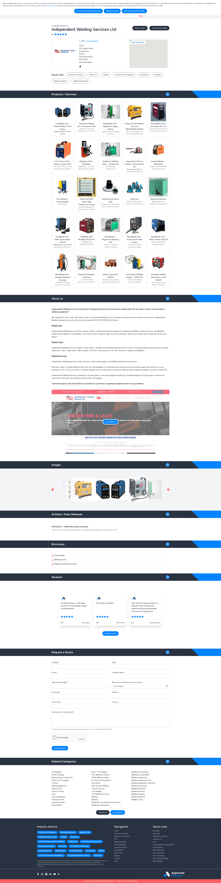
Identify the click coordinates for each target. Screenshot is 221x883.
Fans (53, 794)
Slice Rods (96, 783)
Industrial (62, 846)
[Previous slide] (53, 489)
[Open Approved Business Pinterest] (46, 874)
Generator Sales (58, 802)
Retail (101, 851)
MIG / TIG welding (99, 772)
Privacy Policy (51, 6)
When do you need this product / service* (127, 682)
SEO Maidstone (158, 850)
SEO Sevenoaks (158, 853)
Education (74, 837)
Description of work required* (63, 712)
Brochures (144, 75)
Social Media (118, 850)
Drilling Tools (57, 788)
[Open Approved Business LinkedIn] (50, 874)
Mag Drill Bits (57, 805)
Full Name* (56, 663)
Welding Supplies (138, 794)
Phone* (54, 672)
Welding (95, 799)
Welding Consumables (140, 775)
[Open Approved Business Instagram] (42, 874)
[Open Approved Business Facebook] (38, 874)
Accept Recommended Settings (88, 11)
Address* (115, 692)
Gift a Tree (118, 853)
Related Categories (80, 81)
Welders (95, 797)
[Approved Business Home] (173, 874)
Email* (114, 663)
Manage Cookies (112, 11)
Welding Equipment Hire (141, 780)
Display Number (92, 41)
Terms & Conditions (160, 836)
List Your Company (121, 834)
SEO (115, 839)
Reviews (158, 75)
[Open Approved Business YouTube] (54, 874)
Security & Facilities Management (51, 855)
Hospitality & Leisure (46, 846)
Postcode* (56, 692)
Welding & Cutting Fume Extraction (106, 802)
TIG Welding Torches (100, 794)
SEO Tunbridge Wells (160, 858)
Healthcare (73, 842)
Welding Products (138, 788)
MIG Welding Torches (100, 775)
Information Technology (79, 846)
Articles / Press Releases (124, 75)
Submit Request (60, 748)
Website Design (120, 842)
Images (106, 75)
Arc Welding (56, 772)
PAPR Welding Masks (100, 777)
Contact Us (102, 812)
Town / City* (56, 702)
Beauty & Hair (85, 832)
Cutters (55, 783)
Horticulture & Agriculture (91, 842)
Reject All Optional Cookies (134, 11)
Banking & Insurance (68, 832)
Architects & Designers (47, 832)
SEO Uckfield (158, 861)
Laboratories (60, 851)
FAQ (116, 861)
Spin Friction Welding (100, 786)
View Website (110, 422)
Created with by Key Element (127, 881)
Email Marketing (120, 845)
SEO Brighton (158, 847)
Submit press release (159, 28)
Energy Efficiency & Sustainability (51, 842)
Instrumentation (45, 851)
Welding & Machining (139, 772)
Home (116, 831)
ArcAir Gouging (58, 775)
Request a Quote (60, 81)
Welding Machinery (139, 786)
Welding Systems (138, 797)
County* (115, 702)
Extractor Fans (58, 791)
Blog (154, 842)
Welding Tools (137, 799)
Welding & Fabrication (100, 805)
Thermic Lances (98, 788)
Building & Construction (47, 837)
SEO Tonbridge (158, 856)
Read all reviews (110, 633)
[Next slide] (168, 489)
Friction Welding (58, 797)
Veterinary (98, 855)
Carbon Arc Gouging (60, 780)
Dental (63, 837)
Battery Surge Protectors (62, 777)
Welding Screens (138, 791)
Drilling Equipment (59, 786)
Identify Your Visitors (122, 836)
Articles (117, 858)
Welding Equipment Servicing (143, 783)
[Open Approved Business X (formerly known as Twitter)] (59, 874)
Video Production (120, 847)
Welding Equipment (139, 777)
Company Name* (118, 672)
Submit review (140, 28)
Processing (90, 851)
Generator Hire (58, 799)
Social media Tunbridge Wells (163, 845)
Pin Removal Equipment (101, 780)
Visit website (118, 812)
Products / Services (75, 75)
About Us (93, 75)
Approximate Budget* (60, 682)
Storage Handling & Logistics (78, 855)
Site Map (156, 831)
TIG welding (97, 791)
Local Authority (76, 851)
